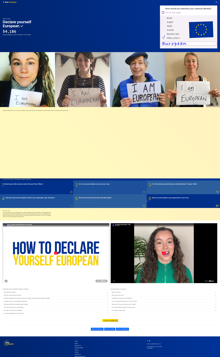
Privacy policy (150, 348)
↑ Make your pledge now (110, 320)
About (76, 343)
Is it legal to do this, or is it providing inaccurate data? (15, 301)
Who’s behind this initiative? (10, 292)
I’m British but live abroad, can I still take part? (122, 298)
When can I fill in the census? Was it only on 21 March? (124, 304)
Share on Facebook (97, 329)
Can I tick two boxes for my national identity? (14, 307)
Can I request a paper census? (118, 310)
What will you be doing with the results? (12, 295)
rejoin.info (77, 354)
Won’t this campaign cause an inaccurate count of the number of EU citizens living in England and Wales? (27, 298)
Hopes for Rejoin (79, 347)
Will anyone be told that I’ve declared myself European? (16, 304)
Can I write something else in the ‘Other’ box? (14, 313)
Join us (76, 350)
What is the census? (116, 292)
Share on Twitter (109, 329)
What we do (78, 345)
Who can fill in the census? (118, 295)
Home (76, 341)
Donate (76, 352)
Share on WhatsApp (122, 329)
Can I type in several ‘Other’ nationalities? (13, 310)
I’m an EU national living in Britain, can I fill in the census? (124, 301)
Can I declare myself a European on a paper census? (123, 307)
